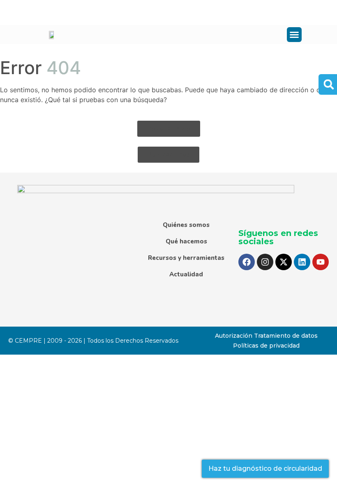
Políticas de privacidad (266, 345)
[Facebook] (246, 262)
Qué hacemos (186, 241)
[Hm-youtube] (122, 12)
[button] (294, 34)
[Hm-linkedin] (103, 12)
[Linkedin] (302, 262)
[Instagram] (265, 262)
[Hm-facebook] (45, 12)
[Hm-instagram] (65, 12)
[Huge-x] (84, 12)
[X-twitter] (283, 262)
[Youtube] (320, 262)
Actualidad (186, 274)
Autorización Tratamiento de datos (266, 335)
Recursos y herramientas (186, 258)
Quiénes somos (186, 225)
